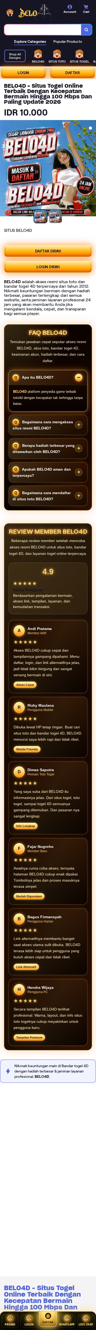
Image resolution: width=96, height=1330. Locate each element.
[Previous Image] (4, 169)
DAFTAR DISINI (48, 251)
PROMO (10, 1325)
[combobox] (42, 29)
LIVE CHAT (86, 1325)
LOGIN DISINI (48, 267)
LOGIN (23, 73)
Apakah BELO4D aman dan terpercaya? (42, 472)
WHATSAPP (66, 1325)
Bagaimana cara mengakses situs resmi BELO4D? (43, 425)
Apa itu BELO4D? (37, 377)
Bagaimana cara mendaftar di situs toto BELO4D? (42, 495)
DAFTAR (72, 73)
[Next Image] (91, 169)
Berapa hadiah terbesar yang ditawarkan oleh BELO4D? (44, 448)
